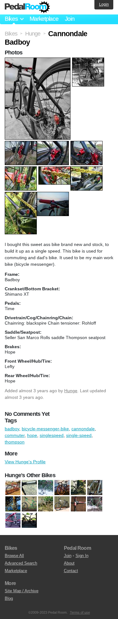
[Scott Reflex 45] (62, 504)
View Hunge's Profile (25, 461)
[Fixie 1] (29, 487)
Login (104, 4)
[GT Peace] (95, 487)
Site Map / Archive (21, 590)
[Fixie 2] (45, 487)
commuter (15, 435)
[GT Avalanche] (29, 520)
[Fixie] (95, 504)
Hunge (70, 390)
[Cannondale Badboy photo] (38, 60)
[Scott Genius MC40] (45, 504)
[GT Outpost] (78, 487)
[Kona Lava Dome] (29, 504)
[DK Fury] (78, 504)
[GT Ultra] (13, 504)
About (69, 563)
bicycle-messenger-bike (45, 428)
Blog (9, 598)
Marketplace (44, 18)
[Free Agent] (13, 520)
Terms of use (80, 612)
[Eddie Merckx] (13, 487)
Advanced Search (21, 563)
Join (70, 18)
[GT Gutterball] (62, 487)
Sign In (82, 555)
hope (32, 435)
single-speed (79, 435)
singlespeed (52, 435)
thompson (15, 441)
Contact (71, 570)
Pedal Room (27, 7)
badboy (12, 428)
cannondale (83, 428)
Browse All (14, 555)
